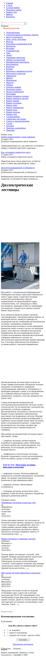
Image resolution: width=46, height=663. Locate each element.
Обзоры (9, 85)
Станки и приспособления (17, 121)
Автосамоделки (13, 32)
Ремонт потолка (13, 112)
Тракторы (10, 130)
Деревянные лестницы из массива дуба (18, 503)
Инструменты (12, 64)
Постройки (11, 94)
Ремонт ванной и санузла (17, 98)
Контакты (10, 17)
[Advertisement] (23, 217)
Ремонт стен (11, 12)
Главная (9, 3)
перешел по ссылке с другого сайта (24, 635)
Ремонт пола (11, 110)
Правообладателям (11, 28)
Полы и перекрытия (15, 92)
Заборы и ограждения (15, 60)
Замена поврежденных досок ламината (18, 137)
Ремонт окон (11, 105)
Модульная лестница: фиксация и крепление (20, 573)
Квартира (10, 67)
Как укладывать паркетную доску (16, 152)
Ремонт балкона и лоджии (17, 96)
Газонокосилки (12, 51)
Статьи (9, 5)
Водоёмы (10, 48)
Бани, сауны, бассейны (16, 39)
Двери (9, 55)
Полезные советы (13, 10)
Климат (9, 69)
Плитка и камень (13, 87)
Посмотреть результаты (23, 644)
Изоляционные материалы (17, 62)
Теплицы (10, 126)
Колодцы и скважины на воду (19, 71)
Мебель (9, 14)
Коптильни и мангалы (16, 73)
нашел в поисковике (18, 633)
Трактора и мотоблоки (16, 128)
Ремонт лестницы (14, 103)
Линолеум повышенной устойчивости (18, 168)
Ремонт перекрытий (15, 107)
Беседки (9, 42)
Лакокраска (11, 76)
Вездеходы (10, 46)
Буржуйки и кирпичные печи (19, 44)
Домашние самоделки (15, 57)
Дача (8, 53)
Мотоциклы (11, 80)
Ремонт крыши (12, 101)
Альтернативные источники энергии (22, 35)
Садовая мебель (13, 8)
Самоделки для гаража (16, 119)
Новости (10, 82)
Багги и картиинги (14, 37)
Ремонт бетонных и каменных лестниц (18, 539)
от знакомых (14, 630)
